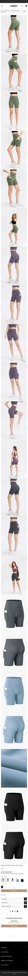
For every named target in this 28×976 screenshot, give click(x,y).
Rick (14, 974)
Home (2, 10)
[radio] (3, 880)
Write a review (14, 926)
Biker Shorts (7, 10)
